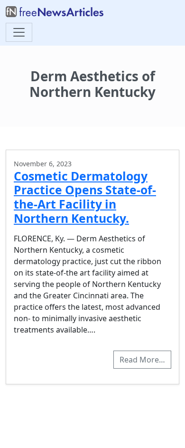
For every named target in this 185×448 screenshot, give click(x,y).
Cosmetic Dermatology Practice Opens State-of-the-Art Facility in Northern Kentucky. (85, 197)
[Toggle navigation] (19, 32)
